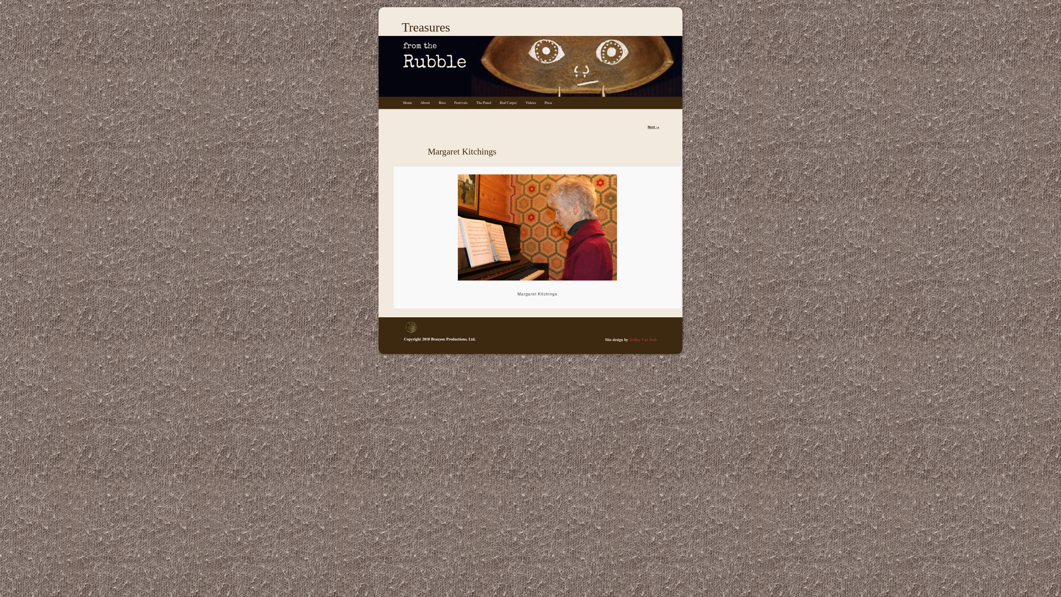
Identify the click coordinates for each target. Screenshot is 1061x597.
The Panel (483, 102)
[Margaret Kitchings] (537, 227)
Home (407, 102)
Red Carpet (508, 102)
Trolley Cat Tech (643, 339)
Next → (653, 126)
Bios (442, 102)
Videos (531, 102)
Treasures (426, 27)
